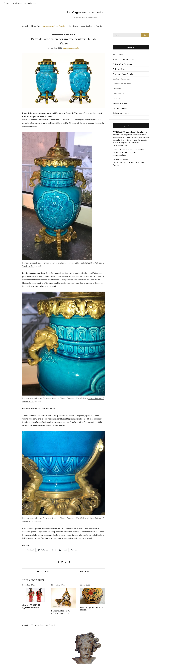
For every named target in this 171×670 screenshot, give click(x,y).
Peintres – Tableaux (120, 108)
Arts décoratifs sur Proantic (54, 26)
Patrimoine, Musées (120, 103)
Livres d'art (117, 98)
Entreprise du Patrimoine (122, 84)
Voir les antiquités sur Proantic (25, 3)
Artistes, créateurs (119, 69)
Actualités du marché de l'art (123, 59)
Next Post (84, 571)
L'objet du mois (118, 94)
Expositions (73, 26)
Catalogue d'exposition (121, 79)
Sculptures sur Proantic (121, 113)
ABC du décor (118, 54)
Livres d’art (35, 26)
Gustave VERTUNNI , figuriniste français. (31, 606)
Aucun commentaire (71, 48)
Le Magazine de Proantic (85, 12)
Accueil (7, 3)
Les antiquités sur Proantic (91, 26)
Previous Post (43, 571)
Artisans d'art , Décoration (122, 64)
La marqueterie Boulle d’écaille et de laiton (61, 612)
